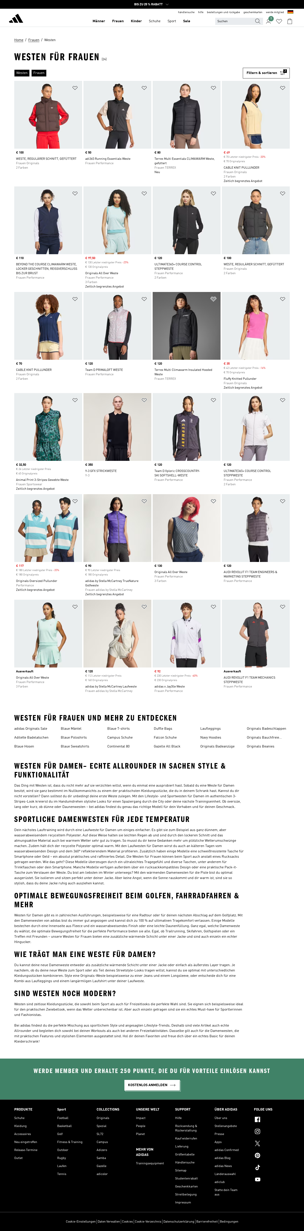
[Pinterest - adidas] (272, 1156)
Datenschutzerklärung (178, 1221)
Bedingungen (229, 1221)
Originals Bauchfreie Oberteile (263, 738)
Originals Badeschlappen (266, 729)
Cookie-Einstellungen (81, 1221)
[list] (128, 73)
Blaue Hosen (24, 746)
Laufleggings (210, 729)
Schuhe (154, 21)
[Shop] (16, 19)
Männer (99, 21)
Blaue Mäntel (71, 729)
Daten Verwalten (109, 1221)
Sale (186, 21)
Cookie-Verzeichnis (148, 1221)
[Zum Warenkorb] (289, 21)
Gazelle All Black (167, 746)
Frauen (118, 21)
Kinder (136, 21)
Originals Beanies (260, 746)
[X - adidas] (272, 1144)
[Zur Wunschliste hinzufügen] (75, 88)
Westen (41, 785)
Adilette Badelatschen (31, 737)
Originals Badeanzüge (217, 746)
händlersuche (186, 12)
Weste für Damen (220, 785)
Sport (172, 21)
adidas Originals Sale (30, 729)
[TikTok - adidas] (272, 1168)
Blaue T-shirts (118, 729)
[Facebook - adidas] (272, 1120)
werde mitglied (275, 12)
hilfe (200, 12)
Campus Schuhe (120, 737)
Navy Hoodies (210, 737)
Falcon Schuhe (165, 737)
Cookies (127, 1221)
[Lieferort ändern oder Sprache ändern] (290, 12)
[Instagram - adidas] (272, 1132)
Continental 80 (118, 746)
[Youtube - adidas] (272, 1180)
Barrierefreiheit (207, 1221)
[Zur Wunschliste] (279, 21)
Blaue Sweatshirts (75, 746)
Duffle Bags (163, 729)
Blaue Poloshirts (74, 737)
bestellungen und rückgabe (223, 12)
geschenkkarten (252, 12)
